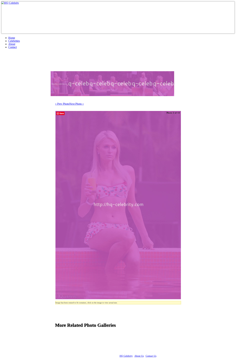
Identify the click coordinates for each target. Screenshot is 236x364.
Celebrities (14, 40)
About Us (139, 356)
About (11, 44)
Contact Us (151, 356)
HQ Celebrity (126, 356)
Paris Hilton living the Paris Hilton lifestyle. (53, 61)
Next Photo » (76, 103)
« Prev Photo (62, 103)
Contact (12, 47)
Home (11, 37)
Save (62, 113)
